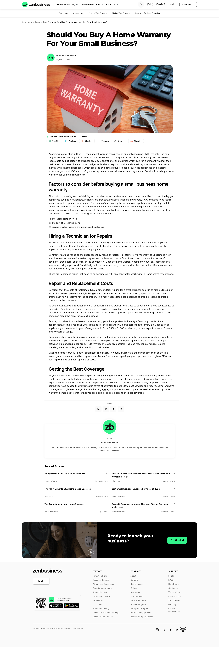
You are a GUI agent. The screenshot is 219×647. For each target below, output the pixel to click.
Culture (134, 588)
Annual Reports (100, 592)
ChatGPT (56, 141)
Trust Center (174, 600)
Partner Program (138, 600)
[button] (91, 552)
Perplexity (73, 141)
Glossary (172, 605)
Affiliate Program (138, 605)
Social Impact (137, 584)
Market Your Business (121, 13)
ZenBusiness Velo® (101, 596)
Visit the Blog (137, 596)
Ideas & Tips (41, 22)
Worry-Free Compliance (103, 584)
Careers (134, 580)
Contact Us (173, 588)
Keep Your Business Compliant (147, 13)
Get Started (177, 540)
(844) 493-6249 (156, 4)
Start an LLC (188, 4)
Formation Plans (100, 576)
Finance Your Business (97, 13)
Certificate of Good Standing (106, 613)
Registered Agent (101, 580)
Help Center (173, 584)
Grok (120, 141)
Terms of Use (174, 592)
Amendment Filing (101, 609)
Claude (88, 141)
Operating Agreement (102, 588)
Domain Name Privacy (103, 617)
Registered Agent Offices (142, 617)
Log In (41, 581)
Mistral (136, 141)
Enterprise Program (139, 609)
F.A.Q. (170, 580)
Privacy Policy (174, 596)
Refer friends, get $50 (140, 613)
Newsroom (135, 592)
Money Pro (98, 600)
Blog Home (63, 13)
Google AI (105, 141)
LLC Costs (97, 605)
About (133, 576)
